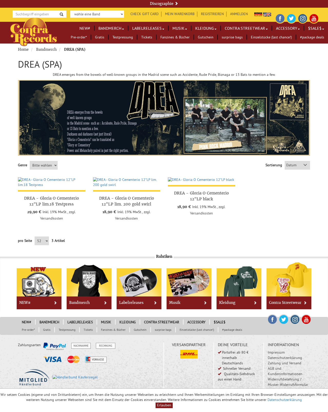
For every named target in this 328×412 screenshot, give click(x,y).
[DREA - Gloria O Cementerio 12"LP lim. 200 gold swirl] (126, 182)
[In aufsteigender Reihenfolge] (305, 165)
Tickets (146, 37)
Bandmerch (109, 28)
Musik (178, 28)
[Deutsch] (258, 14)
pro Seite (25, 240)
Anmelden (239, 14)
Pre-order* (79, 37)
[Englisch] (267, 14)
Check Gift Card (144, 14)
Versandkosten (51, 218)
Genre (22, 165)
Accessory (286, 28)
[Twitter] (291, 17)
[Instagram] (303, 17)
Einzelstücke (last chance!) (271, 37)
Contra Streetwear (245, 28)
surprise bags (232, 37)
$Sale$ (315, 28)
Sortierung (273, 165)
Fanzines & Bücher (175, 37)
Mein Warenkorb (179, 14)
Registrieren (212, 14)
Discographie (162, 3)
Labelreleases (147, 28)
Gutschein (205, 37)
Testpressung (122, 37)
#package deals (312, 37)
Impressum (276, 352)
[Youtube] (314, 17)
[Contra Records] (33, 31)
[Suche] (61, 14)
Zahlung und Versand (284, 363)
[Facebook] (280, 17)
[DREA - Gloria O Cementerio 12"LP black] (201, 179)
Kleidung (204, 28)
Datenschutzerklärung (285, 357)
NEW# (84, 28)
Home (23, 49)
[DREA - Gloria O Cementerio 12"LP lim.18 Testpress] (51, 182)
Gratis (99, 37)
